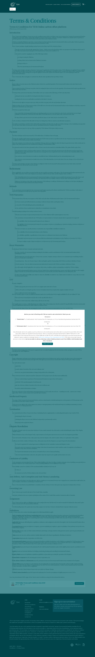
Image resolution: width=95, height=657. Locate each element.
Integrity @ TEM (49, 4)
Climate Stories (56, 4)
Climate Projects (76, 4)
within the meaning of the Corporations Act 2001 (51, 337)
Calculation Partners (65, 4)
